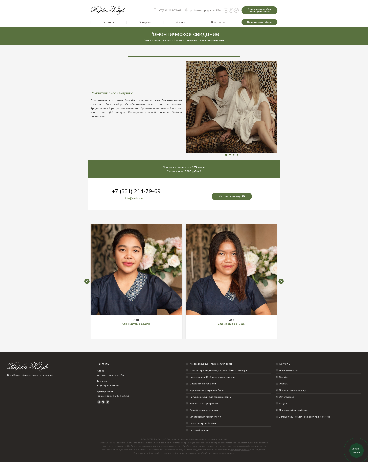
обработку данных (240, 449)
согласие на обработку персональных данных (211, 453)
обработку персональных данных (199, 446)
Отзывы (283, 383)
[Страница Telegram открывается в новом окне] (236, 10)
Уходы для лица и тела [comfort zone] (210, 363)
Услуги (283, 403)
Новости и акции (288, 370)
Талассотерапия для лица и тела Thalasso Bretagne (218, 370)
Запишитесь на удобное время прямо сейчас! (304, 416)
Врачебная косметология (203, 410)
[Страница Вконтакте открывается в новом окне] (226, 10)
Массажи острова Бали (202, 383)
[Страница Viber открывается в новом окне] (231, 10)
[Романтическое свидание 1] (231, 107)
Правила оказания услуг (293, 390)
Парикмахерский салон (202, 423)
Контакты (284, 363)
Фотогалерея (286, 396)
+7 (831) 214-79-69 (136, 191)
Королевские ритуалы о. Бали (206, 390)
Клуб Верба (13, 375)
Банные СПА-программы (203, 403)
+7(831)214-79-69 (170, 10)
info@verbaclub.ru (136, 198)
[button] (226, 155)
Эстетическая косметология (205, 416)
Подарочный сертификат (293, 410)
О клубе (283, 377)
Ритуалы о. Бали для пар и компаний (210, 396)
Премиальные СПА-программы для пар (212, 377)
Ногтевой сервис (199, 429)
